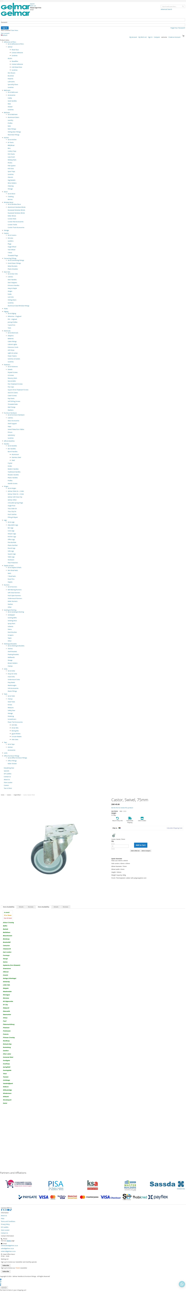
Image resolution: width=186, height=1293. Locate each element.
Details (21, 907)
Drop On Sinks (12, 674)
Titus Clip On (12, 511)
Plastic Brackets (13, 269)
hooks (10, 294)
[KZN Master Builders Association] (130, 1191)
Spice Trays (11, 171)
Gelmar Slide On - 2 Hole (16, 491)
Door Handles (12, 280)
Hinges (10, 291)
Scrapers (10, 635)
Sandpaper (11, 615)
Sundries (14, 55)
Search (32, 4)
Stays (9, 426)
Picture (10, 432)
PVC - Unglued (12, 319)
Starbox (10, 604)
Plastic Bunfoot (12, 545)
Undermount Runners (15, 598)
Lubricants (11, 81)
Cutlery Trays (12, 151)
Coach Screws (12, 395)
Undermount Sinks (14, 679)
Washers (10, 410)
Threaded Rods (13, 404)
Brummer (11, 76)
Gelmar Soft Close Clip (15, 497)
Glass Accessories (13, 421)
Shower (10, 107)
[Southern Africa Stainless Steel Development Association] (167, 1189)
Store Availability (8, 907)
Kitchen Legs (12, 536)
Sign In (150, 37)
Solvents (10, 626)
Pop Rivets (11, 398)
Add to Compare (146, 850)
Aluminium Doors (13, 117)
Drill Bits (14, 725)
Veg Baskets (11, 180)
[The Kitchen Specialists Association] (93, 1191)
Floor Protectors (13, 563)
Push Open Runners (14, 595)
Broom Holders (12, 663)
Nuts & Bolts (12, 381)
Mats (9, 104)
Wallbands (11, 657)
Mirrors (10, 199)
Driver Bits (15, 728)
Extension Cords (13, 347)
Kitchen (10, 747)
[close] (1, 1)
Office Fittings (12, 761)
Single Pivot (11, 506)
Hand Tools (11, 702)
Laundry (10, 120)
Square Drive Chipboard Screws (18, 390)
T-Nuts (10, 252)
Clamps (10, 666)
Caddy (10, 98)
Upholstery (11, 435)
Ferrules (10, 238)
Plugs (9, 244)
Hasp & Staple (12, 288)
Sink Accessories (13, 688)
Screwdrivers (12, 719)
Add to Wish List (135, 850)
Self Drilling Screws (14, 401)
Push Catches (12, 514)
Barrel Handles (12, 451)
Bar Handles (12, 449)
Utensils (10, 177)
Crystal (10, 463)
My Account (133, 37)
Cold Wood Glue (17, 67)
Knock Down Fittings (14, 263)
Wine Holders (12, 183)
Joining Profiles (12, 322)
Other (10, 607)
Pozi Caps (11, 387)
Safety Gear (11, 710)
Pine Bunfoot (12, 542)
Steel (13, 460)
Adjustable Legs (13, 525)
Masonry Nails (12, 378)
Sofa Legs (11, 551)
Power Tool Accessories (15, 722)
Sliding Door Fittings (14, 132)
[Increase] (113, 849)
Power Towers (12, 356)
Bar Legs (10, 528)
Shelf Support (12, 423)
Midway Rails (12, 160)
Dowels (10, 369)
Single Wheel (12, 247)
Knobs (10, 466)
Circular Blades (17, 736)
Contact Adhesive (17, 53)
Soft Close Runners (14, 593)
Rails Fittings (12, 129)
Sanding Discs (12, 621)
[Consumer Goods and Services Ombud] (18, 1187)
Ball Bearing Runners (15, 590)
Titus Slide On (12, 508)
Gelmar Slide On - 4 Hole (16, 494)
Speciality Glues (13, 84)
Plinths (10, 163)
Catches (10, 277)
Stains (10, 629)
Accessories (11, 95)
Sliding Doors (12, 300)
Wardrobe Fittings (13, 135)
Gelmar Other (12, 500)
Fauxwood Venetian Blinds (16, 213)
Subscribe (6, 1265)
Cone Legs (11, 531)
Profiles (10, 123)
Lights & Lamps (13, 353)
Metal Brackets (12, 266)
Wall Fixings (11, 407)
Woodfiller (15, 61)
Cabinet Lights (12, 344)
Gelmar (10, 47)
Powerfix (10, 79)
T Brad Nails (12, 576)
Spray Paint (11, 623)
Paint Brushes (12, 632)
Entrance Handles (13, 285)
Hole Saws (15, 739)
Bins (9, 148)
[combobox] (173, 6)
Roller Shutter (12, 763)
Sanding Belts (12, 618)
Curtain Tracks (12, 224)
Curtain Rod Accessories (15, 222)
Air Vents (11, 142)
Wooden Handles (13, 475)
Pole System (12, 166)
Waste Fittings (12, 691)
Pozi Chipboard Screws (15, 384)
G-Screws (11, 375)
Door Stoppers (12, 282)
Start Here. (14, 30)
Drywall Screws (13, 372)
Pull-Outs (11, 168)
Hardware (11, 560)
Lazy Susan (11, 157)
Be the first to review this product (122, 808)
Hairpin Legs (12, 534)
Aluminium (15, 454)
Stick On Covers (13, 393)
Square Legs (12, 554)
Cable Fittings (12, 341)
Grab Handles (12, 101)
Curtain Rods (12, 219)
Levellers (10, 241)
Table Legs (11, 557)
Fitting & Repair (13, 517)
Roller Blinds (12, 216)
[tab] (8, 906)
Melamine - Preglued (14, 316)
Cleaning (10, 186)
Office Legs (11, 539)
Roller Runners (12, 601)
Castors (9, 795)
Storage (10, 189)
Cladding (11, 196)
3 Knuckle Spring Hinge (15, 503)
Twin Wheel (11, 250)
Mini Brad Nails (13, 570)
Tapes (10, 638)
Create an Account (174, 37)
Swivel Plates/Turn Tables (16, 429)
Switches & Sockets (14, 359)
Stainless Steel (16, 457)
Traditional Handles (14, 472)
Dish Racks (11, 154)
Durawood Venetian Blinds (16, 210)
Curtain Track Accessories (16, 227)
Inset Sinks (11, 677)
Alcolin (10, 58)
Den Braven (11, 73)
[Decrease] (113, 844)
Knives (10, 705)
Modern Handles (13, 469)
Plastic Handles (13, 478)
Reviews (30, 907)
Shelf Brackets (12, 651)
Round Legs (11, 548)
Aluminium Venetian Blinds (16, 207)
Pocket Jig (11, 716)
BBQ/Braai (11, 145)
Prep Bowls (11, 682)
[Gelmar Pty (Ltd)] (15, 9)
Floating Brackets (13, 654)
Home (2, 795)
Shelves (10, 649)
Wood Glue (15, 50)
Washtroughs (12, 685)
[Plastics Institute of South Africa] (55, 1191)
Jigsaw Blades (16, 734)
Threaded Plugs (13, 255)
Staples (10, 582)
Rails (9, 126)
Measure (10, 707)
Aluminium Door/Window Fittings (18, 306)
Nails (9, 573)
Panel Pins (11, 579)
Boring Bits (15, 731)
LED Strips (11, 350)
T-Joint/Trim (11, 325)
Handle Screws (12, 483)
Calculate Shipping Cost (174, 828)
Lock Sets (11, 297)
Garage (10, 660)
